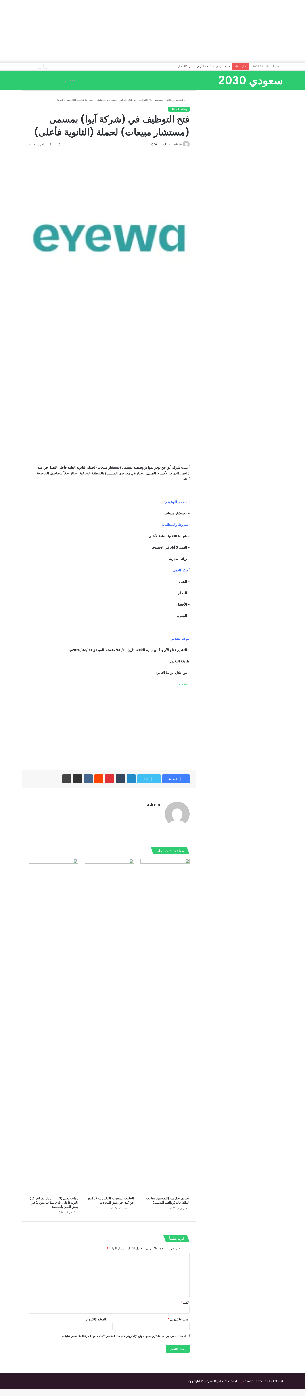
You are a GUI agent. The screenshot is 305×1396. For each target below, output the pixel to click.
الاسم (185, 1302)
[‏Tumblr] (120, 778)
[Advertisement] (152, 31)
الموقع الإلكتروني (95, 1319)
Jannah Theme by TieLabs (261, 1381)
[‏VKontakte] (88, 778)
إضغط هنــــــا (180, 684)
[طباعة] (66, 778)
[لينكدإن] (131, 778)
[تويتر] (147, 812)
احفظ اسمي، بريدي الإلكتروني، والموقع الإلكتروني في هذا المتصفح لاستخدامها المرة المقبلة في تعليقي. (123, 1336)
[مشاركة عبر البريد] (77, 778)
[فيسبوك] (152, 812)
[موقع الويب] (157, 812)
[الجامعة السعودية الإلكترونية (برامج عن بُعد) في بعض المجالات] (109, 1026)
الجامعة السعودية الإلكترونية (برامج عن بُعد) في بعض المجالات (111, 1200)
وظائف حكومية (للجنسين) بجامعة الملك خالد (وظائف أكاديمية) (168, 1200)
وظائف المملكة (164, 99)
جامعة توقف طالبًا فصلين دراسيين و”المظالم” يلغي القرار (195, 66)
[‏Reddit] (98, 778)
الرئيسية (181, 99)
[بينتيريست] (109, 778)
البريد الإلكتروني (179, 1319)
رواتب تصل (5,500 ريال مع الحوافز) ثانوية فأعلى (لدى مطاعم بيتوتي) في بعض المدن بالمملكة (54, 1202)
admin (177, 144)
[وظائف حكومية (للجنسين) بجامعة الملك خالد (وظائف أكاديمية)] (165, 1026)
